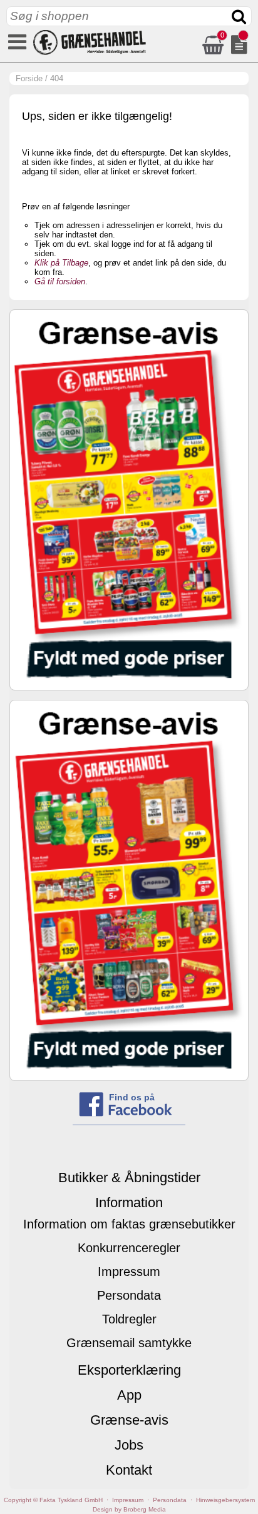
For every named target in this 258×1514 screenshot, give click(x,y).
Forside (29, 78)
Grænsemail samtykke (129, 1343)
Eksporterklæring (129, 1370)
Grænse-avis (129, 1420)
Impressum (129, 1271)
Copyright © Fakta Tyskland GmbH (53, 1500)
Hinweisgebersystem (225, 1500)
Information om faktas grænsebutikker (129, 1224)
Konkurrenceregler (129, 1248)
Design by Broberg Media (129, 1509)
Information (129, 1202)
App (129, 1395)
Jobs (129, 1445)
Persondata (129, 1295)
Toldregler (129, 1319)
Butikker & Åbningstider (129, 1177)
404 (56, 78)
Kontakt (129, 1470)
